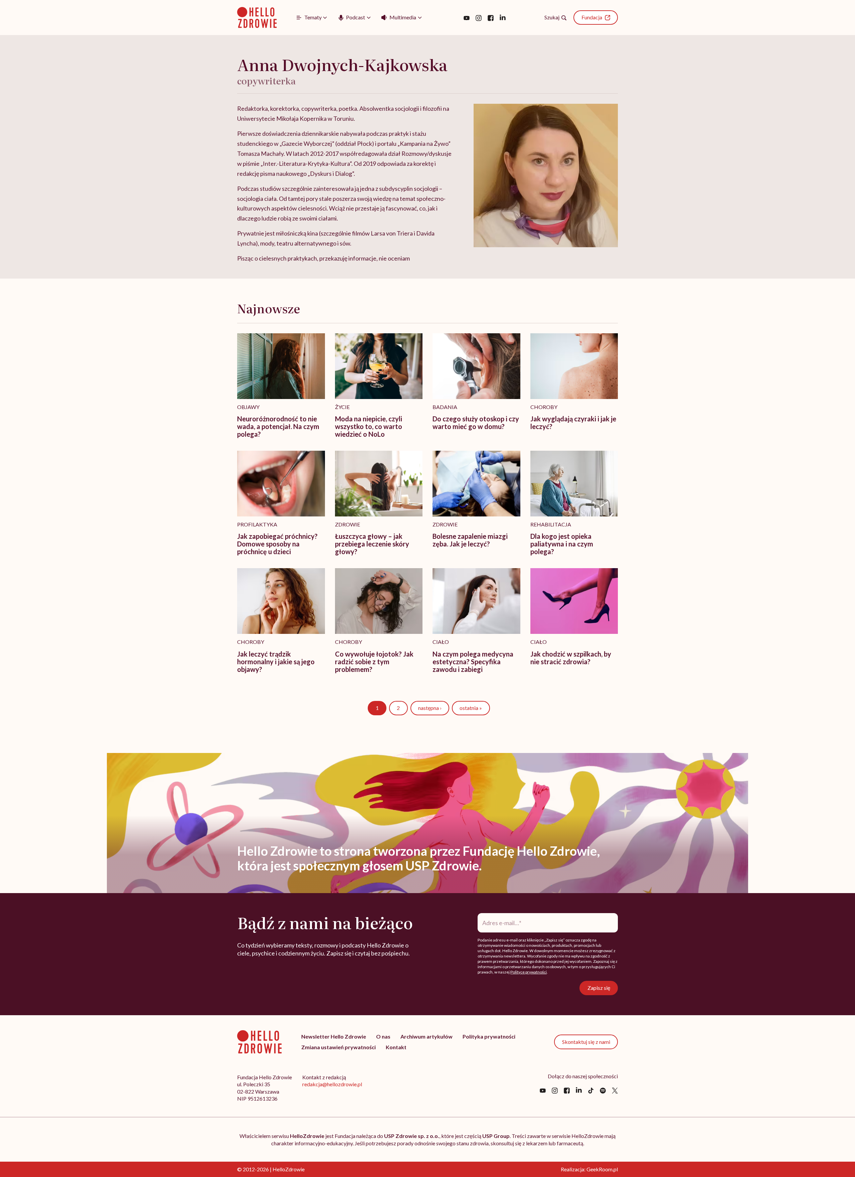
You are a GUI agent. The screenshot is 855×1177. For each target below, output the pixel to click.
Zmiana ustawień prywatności (338, 1047)
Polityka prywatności (489, 1036)
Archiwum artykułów (426, 1036)
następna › (430, 708)
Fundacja (591, 17)
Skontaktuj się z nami (586, 1042)
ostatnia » (471, 708)
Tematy (313, 17)
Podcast (355, 17)
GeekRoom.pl (602, 1169)
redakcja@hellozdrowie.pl (332, 1084)
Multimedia (402, 17)
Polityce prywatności (528, 971)
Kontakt (396, 1047)
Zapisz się (598, 988)
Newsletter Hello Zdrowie (333, 1036)
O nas (383, 1036)
